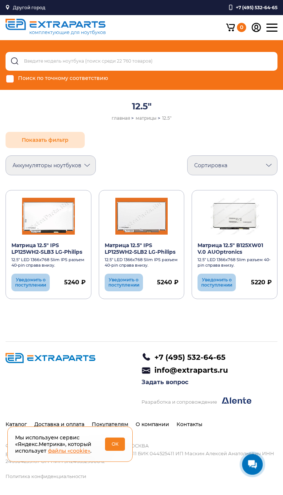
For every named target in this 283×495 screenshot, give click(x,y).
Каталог (16, 424)
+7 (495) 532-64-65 (190, 357)
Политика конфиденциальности (46, 476)
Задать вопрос (165, 382)
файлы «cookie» (69, 450)
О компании (152, 424)
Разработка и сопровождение (180, 402)
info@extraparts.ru (191, 370)
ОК (115, 444)
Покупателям (110, 424)
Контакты (189, 424)
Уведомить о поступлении (30, 282)
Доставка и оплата (59, 424)
